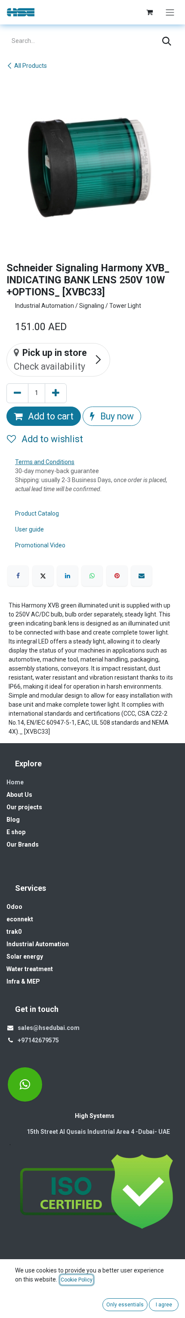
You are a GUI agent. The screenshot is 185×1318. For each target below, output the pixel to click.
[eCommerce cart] (149, 12)
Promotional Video (40, 545)
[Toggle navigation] (170, 12)
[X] (43, 575)
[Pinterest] (117, 575)
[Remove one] (17, 393)
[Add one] (56, 393)
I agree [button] (164, 1305)
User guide (29, 529)
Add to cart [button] (50, 416)
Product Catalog (37, 513)
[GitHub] (25, 1084)
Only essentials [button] (125, 1305)
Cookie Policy (76, 1280)
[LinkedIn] (67, 575)
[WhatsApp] (92, 575)
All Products (30, 65)
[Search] (167, 41)
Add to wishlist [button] (51, 439)
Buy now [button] (116, 416)
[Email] (141, 575)
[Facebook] (18, 575)
